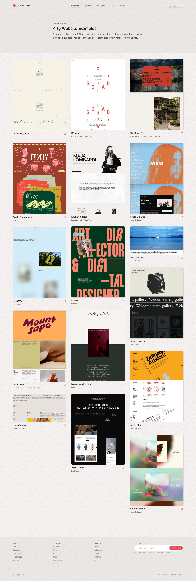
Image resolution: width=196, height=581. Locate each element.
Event (145, 136)
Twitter (97, 546)
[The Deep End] (156, 94)
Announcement (135, 136)
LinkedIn (97, 553)
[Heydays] (39, 262)
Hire (55, 550)
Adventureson (137, 508)
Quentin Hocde (137, 341)
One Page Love (23, 6)
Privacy (173, 575)
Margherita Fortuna (81, 384)
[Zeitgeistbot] (156, 386)
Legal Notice (162, 575)
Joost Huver (77, 467)
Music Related (155, 136)
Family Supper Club (23, 217)
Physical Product (32, 388)
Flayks (74, 300)
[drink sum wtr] (156, 240)
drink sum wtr (137, 257)
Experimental (76, 220)
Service (87, 136)
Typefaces (17, 557)
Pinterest (97, 557)
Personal (16, 428)
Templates (17, 553)
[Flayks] (98, 262)
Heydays (17, 300)
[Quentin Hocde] (156, 303)
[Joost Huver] (98, 429)
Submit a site (59, 546)
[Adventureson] (156, 470)
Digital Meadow (21, 133)
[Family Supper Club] (39, 178)
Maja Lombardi (79, 216)
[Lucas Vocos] (39, 408)
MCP (55, 557)
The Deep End (137, 133)
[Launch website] (123, 133)
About (181, 575)
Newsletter (58, 560)
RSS (95, 560)
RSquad (75, 133)
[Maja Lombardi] (98, 178)
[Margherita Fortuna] (98, 345)
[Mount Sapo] (39, 346)
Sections (16, 550)
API (54, 553)
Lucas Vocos (19, 425)
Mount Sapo (19, 384)
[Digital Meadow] (39, 95)
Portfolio (88, 220)
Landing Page (76, 136)
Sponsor (56, 564)
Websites (17, 546)
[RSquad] (98, 94)
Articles (16, 560)
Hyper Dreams (137, 216)
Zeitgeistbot (136, 425)
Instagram (98, 550)
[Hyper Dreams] (156, 178)
